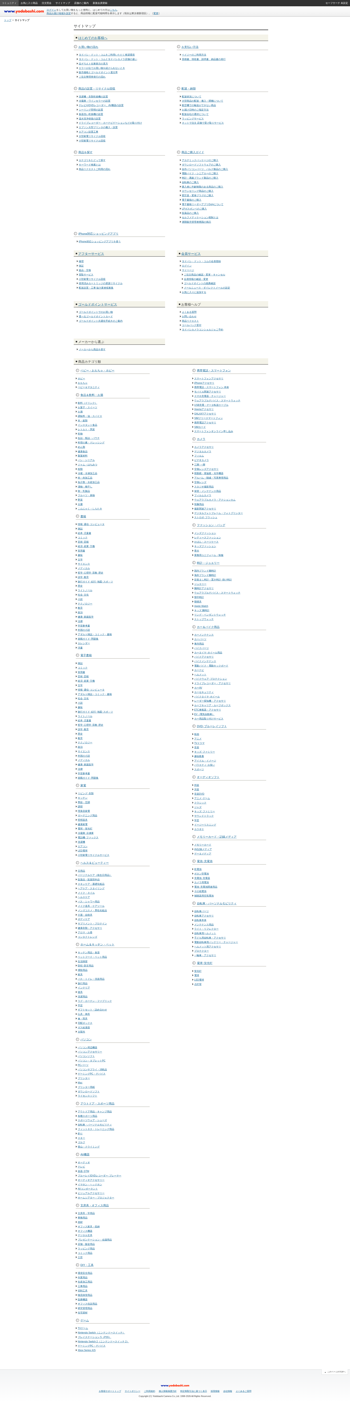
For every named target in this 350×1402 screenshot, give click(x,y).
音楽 (196, 747)
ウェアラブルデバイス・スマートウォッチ (217, 400)
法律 (80, 621)
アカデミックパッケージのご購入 (200, 160)
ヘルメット (200, 674)
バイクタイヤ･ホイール (207, 696)
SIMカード (200, 427)
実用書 (81, 550)
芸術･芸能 (83, 541)
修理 (81, 261)
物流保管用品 (85, 1295)
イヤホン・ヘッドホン (90, 1184)
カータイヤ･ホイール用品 (208, 652)
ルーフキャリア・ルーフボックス (212, 705)
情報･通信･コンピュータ (91, 524)
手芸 (80, 1005)
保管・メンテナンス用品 (207, 491)
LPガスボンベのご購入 (194, 208)
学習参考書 (84, 625)
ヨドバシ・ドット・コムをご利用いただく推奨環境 (107, 54)
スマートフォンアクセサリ (208, 378)
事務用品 (83, 1217)
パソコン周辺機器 (87, 1047)
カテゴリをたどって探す (92, 160)
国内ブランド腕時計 (205, 570)
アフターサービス (91, 253)
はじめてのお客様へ (92, 38)
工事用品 (83, 1286)
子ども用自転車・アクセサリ (210, 937)
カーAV (198, 687)
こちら (113, 9)
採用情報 (215, 1391)
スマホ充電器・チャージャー (210, 396)
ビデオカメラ (201, 460)
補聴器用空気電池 (204, 895)
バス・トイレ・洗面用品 (91, 979)
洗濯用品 (83, 996)
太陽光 (81, 1031)
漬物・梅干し (85, 486)
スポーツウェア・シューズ (92, 1120)
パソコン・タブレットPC (92, 1060)
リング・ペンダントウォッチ (210, 614)
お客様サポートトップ (110, 1391)
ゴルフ (81, 1142)
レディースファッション (207, 537)
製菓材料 (83, 455)
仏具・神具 (84, 1014)
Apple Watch (201, 606)
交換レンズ (200, 482)
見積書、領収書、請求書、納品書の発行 (204, 59)
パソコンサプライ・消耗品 (92, 1069)
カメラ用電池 (201, 882)
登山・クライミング (89, 1146)
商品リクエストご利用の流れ (94, 169)
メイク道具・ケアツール (91, 906)
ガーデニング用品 (87, 815)
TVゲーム (83, 1328)
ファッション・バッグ (211, 525)
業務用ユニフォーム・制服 (208, 555)
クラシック (200, 802)
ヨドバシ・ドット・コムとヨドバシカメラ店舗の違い (108, 59)
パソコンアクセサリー (90, 1051)
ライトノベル (85, 590)
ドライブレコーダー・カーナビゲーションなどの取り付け (110, 122)
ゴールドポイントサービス (97, 304)
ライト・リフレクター (206, 928)
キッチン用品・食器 (89, 952)
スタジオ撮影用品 (204, 486)
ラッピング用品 (86, 1248)
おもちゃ (83, 383)
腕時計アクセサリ (204, 588)
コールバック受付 (191, 325)
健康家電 (83, 824)
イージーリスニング (205, 824)
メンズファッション (205, 533)
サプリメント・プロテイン (92, 923)
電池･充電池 (204, 861)
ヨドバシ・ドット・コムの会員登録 (201, 261)
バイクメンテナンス (205, 661)
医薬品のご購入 (190, 213)
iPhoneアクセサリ (204, 383)
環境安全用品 (85, 1273)
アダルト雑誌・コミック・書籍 (95, 634)
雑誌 (80, 528)
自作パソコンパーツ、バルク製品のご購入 (205, 169)
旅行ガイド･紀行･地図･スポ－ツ (95, 581)
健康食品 (83, 451)
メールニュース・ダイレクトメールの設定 (207, 287)
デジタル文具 (85, 1235)
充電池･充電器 (202, 878)
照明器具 (83, 820)
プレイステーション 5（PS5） (94, 1337)
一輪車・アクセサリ (205, 955)
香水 (196, 550)
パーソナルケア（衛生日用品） (95, 875)
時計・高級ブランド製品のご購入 (200, 177)
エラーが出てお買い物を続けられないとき (102, 68)
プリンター (84, 1078)
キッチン (83, 797)
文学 (80, 559)
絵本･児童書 (84, 533)
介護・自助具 (85, 915)
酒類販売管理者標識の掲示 (196, 221)
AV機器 (85, 1154)
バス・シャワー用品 (89, 901)
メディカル (84, 568)
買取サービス (86, 274)
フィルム (199, 455)
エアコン (83, 846)
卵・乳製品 (84, 491)
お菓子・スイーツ (87, 407)
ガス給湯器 (84, 1027)
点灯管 (198, 984)
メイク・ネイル (86, 892)
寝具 (80, 992)
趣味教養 (199, 756)
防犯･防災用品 (86, 965)
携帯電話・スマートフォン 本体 (211, 387)
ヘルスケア (84, 897)
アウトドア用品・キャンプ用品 (95, 1111)
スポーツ (199, 769)
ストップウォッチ (204, 619)
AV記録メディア (203, 849)
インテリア (84, 987)
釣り (80, 1133)
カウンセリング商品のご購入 (197, 191)
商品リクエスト (190, 321)
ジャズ (198, 807)
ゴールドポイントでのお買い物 (96, 312)
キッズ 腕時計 (201, 610)
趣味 (80, 555)
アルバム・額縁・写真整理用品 (211, 477)
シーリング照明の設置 (91, 109)
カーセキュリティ (204, 692)
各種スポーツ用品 (87, 1116)
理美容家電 (84, 811)
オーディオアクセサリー (91, 1180)
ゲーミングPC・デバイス (92, 1073)
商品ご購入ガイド (192, 152)
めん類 (81, 447)
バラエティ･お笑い (204, 765)
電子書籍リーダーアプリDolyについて (202, 204)
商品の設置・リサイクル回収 (96, 88)
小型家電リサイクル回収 (92, 140)
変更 (156, 13)
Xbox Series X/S (87, 1350)
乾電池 (198, 869)
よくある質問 (189, 312)
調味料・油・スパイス (90, 416)
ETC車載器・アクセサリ (207, 709)
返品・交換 (85, 270)
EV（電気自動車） (204, 714)
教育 (80, 608)
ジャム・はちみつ (87, 464)
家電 (83, 785)
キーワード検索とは (90, 164)
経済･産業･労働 (86, 546)
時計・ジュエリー (208, 562)
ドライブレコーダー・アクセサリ (212, 683)
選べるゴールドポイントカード (96, 316)
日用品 (81, 870)
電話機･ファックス (88, 837)
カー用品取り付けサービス (208, 718)
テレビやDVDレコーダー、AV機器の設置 (101, 105)
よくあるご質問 (243, 1391)
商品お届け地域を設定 (59, 13)
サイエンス (84, 563)
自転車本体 (200, 920)
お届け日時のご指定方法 (195, 109)
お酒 (80, 411)
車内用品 (199, 643)
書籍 (83, 516)
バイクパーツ (201, 648)
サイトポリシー (132, 1391)
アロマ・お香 (85, 932)
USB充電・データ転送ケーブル (211, 405)
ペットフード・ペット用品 (92, 957)
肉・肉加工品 (85, 477)
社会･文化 (83, 594)
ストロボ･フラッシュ (205, 517)
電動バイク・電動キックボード (211, 665)
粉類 (80, 469)
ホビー (81, 378)
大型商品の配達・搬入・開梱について (202, 100)
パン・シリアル (86, 460)
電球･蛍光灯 (204, 963)
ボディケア (84, 919)
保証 (81, 265)
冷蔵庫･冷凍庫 (86, 833)
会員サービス (191, 253)
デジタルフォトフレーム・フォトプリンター (218, 513)
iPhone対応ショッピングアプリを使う (100, 241)
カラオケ (199, 829)
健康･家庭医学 (86, 616)
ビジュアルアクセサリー (91, 1193)
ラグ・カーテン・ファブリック (95, 1001)
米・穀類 (83, 420)
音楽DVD (199, 793)
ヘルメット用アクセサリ (207, 946)
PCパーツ (83, 1065)
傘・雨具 (83, 1018)
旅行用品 (83, 983)
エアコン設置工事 (88, 131)
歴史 (80, 585)
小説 (80, 599)
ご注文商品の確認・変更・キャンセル (204, 274)
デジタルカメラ (202, 451)
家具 (80, 974)
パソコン (86, 1039)
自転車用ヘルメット (205, 933)
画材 (80, 1222)
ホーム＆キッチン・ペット (97, 944)
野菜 (80, 499)
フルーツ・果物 (86, 495)
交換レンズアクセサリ (206, 469)
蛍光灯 (198, 971)
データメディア (202, 853)
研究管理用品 (85, 1308)
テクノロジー (85, 603)
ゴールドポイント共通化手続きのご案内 (101, 321)
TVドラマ (199, 743)
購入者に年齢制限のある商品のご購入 (202, 186)
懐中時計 (199, 597)
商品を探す (85, 152)
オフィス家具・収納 (89, 1226)
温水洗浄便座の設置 (90, 118)
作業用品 (83, 1277)
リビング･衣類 (86, 793)
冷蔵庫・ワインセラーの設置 (94, 100)
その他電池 (200, 891)
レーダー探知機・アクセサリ (210, 700)
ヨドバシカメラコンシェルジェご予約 (202, 329)
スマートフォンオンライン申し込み (213, 431)
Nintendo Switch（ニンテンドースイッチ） (101, 1332)
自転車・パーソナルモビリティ (95, 1124)
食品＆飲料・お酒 (91, 395)
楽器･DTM (83, 1171)
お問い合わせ (189, 316)
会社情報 (227, 1391)
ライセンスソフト (87, 1095)
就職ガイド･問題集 (88, 638)
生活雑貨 (83, 961)
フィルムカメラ (202, 495)
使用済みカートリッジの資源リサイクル (101, 283)
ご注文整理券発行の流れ (92, 76)
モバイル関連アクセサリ (207, 391)
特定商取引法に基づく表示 (193, 1391)
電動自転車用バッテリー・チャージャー (216, 942)
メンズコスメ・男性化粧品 (92, 910)
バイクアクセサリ (204, 656)
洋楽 (196, 789)
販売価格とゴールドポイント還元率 (98, 72)
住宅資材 (83, 1312)
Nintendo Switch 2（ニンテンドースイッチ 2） (103, 1341)
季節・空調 (84, 802)
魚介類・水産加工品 (89, 482)
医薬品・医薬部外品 (89, 879)
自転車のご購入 (190, 182)
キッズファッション (205, 546)
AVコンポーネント (88, 1188)
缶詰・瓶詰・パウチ (89, 438)
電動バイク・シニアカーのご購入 (200, 173)
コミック (83, 537)
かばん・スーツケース (206, 541)
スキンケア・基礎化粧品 (91, 884)
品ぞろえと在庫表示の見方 (93, 63)
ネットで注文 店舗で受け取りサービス (203, 122)
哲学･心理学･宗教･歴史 (90, 572)
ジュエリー (200, 584)
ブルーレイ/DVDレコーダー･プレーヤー (99, 1175)
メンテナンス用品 (204, 924)
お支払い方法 (189, 47)
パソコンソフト (86, 1056)
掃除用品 (83, 970)
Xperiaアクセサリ (204, 409)
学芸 (196, 820)
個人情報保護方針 (168, 1391)
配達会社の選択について (195, 114)
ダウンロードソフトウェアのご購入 (201, 164)
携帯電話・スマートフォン (214, 370)
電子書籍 (86, 655)
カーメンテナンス (204, 634)
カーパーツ (200, 639)
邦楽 (196, 785)
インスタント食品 (87, 425)
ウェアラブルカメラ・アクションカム (215, 499)
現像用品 (199, 504)
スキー (81, 1138)
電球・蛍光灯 (85, 828)
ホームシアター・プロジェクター (96, 1197)
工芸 (80, 1257)
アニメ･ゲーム (202, 798)
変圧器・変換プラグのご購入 (197, 195)
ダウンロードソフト (89, 1091)
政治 (80, 612)
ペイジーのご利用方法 (194, 54)
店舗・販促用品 (86, 1244)
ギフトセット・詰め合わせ (92, 1009)
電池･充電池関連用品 (205, 886)
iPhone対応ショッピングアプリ (98, 233)
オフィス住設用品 (87, 1303)
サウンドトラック (204, 815)
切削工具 (83, 1290)
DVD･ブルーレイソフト (212, 726)
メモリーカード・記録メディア (217, 836)
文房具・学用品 (86, 1213)
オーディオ (84, 1162)
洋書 (80, 647)
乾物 (80, 433)
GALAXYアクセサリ (205, 413)
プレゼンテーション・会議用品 (95, 1239)
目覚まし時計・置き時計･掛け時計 (213, 579)
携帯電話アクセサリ (205, 422)
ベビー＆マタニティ (89, 387)
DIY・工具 (87, 1265)
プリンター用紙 (86, 1087)
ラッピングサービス (193, 118)
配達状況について (191, 96)
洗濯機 (81, 842)
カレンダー (84, 643)
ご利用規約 (149, 1391)
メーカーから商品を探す (92, 349)
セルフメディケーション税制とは (200, 217)
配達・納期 (188, 88)
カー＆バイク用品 (208, 627)
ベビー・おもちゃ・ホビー (97, 370)
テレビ (81, 1166)
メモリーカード (202, 844)
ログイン (51, 9)
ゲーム (84, 1320)
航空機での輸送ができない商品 (199, 105)
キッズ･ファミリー (204, 751)
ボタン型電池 (201, 873)
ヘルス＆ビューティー (94, 862)
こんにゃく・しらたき (90, 508)
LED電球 (83, 850)
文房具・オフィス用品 (94, 1205)
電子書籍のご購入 (191, 199)
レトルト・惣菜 (86, 429)
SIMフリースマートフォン (208, 418)
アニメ (198, 738)
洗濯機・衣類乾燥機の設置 (93, 96)
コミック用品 (85, 1253)
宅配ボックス (85, 1023)
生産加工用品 (85, 1281)
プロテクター (201, 950)
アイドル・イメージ (205, 760)
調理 (80, 806)
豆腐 (80, 504)
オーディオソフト (208, 777)
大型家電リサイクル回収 (92, 136)
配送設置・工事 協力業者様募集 (96, 287)
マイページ (188, 270)
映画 (196, 734)
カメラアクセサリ (204, 447)
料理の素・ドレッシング (91, 442)
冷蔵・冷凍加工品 (87, 473)
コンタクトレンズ (87, 937)
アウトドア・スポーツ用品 (97, 1103)
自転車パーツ (201, 911)
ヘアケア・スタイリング (91, 888)
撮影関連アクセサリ (205, 508)
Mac (80, 1082)
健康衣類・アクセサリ (90, 928)
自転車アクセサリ (204, 915)
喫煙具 (198, 601)
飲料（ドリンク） (87, 403)
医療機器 (83, 1299)
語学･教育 (83, 577)
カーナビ (199, 670)
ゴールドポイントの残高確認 (200, 283)
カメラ (201, 439)
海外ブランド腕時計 (205, 575)
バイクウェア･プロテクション (210, 678)
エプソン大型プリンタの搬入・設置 (98, 127)
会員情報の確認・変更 (196, 279)
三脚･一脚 (199, 464)
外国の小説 (84, 630)
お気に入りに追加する (194, 292)
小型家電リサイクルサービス (93, 855)
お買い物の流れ (88, 47)
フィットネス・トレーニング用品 (96, 1129)
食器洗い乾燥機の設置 (91, 114)
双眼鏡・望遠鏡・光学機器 (208, 473)
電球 (196, 975)
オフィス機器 (85, 1231)
